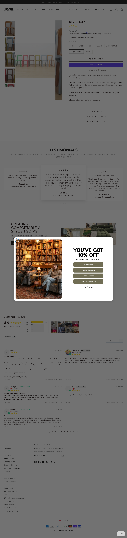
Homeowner (88, 264)
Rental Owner (88, 276)
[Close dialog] (17, 240)
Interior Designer (88, 270)
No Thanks (88, 287)
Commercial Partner (88, 281)
